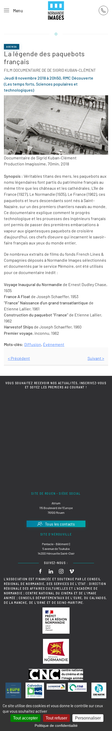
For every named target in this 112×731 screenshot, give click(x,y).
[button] (13, 10)
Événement (53, 344)
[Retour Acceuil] (56, 10)
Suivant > (96, 358)
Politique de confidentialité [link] (56, 725)
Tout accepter (25, 718)
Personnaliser (88, 718)
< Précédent (19, 358)
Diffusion (32, 344)
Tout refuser (56, 718)
